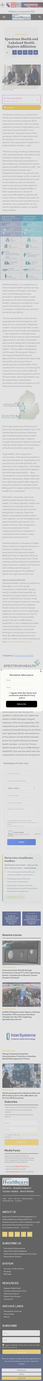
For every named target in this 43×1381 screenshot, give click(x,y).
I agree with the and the (22, 695)
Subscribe (21, 704)
